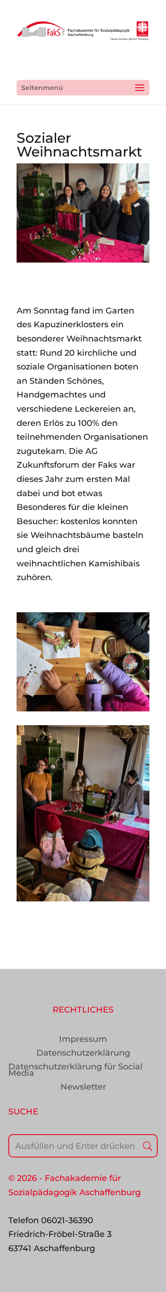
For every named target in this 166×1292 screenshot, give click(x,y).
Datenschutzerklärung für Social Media (75, 1070)
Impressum (83, 1040)
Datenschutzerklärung (83, 1054)
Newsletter (83, 1088)
